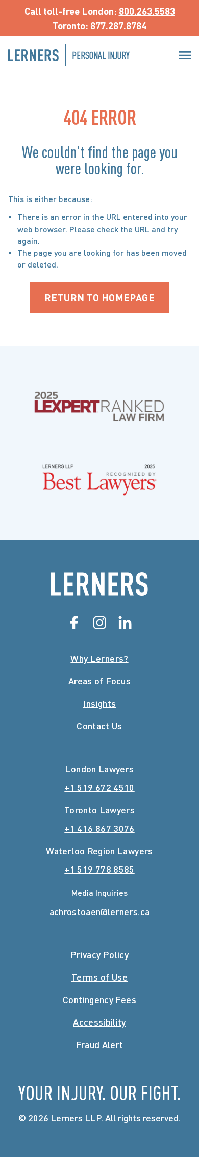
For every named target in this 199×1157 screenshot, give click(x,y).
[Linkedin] (125, 622)
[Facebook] (74, 622)
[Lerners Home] (99, 584)
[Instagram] (99, 622)
